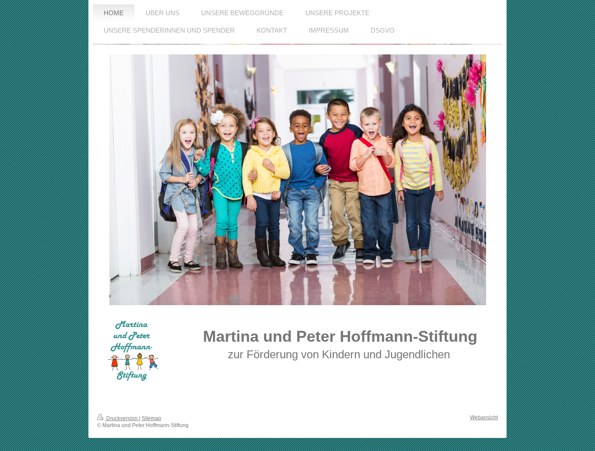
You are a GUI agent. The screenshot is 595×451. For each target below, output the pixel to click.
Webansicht (484, 417)
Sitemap (151, 418)
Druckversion (122, 418)
